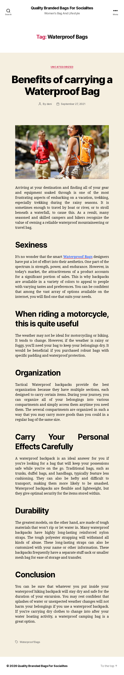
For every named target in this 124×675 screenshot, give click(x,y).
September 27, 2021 (73, 104)
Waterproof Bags (30, 642)
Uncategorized (62, 67)
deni (49, 104)
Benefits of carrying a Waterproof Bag (61, 85)
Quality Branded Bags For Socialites (62, 8)
